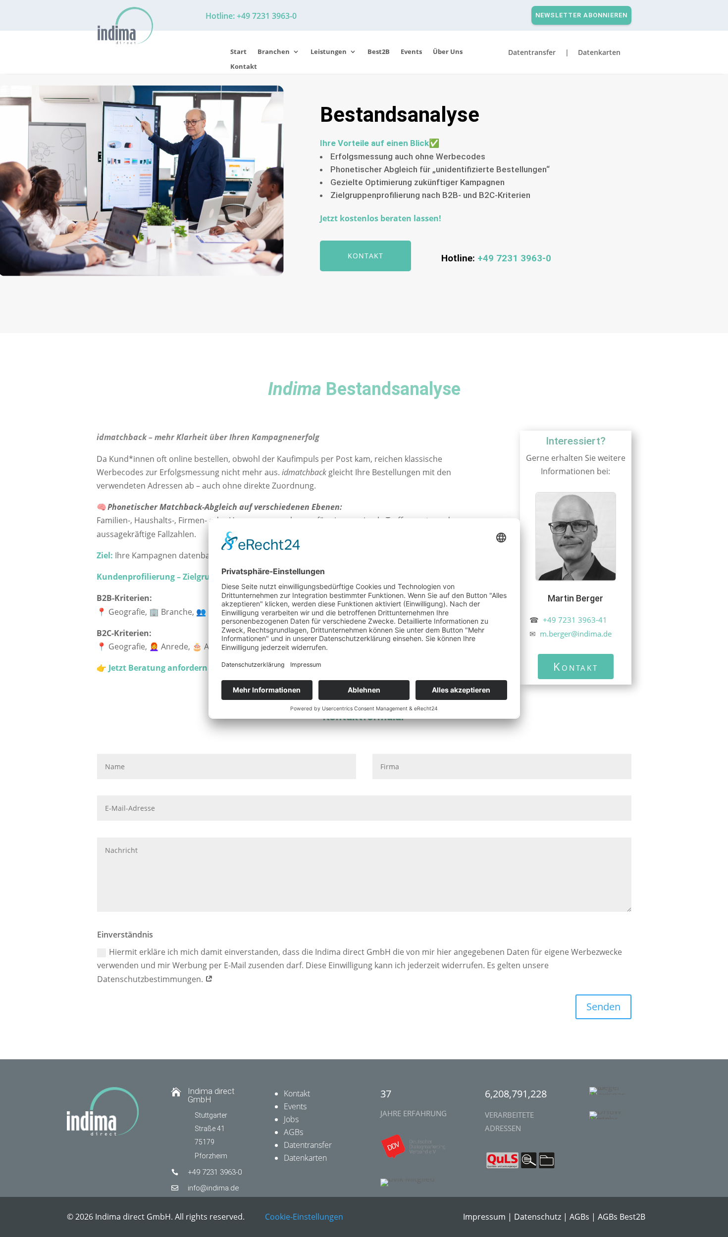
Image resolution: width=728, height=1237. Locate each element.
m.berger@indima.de (575, 634)
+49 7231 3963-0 (514, 258)
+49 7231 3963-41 (575, 620)
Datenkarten (305, 1157)
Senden (603, 1006)
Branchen (274, 52)
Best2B (378, 52)
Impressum (484, 1216)
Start (238, 52)
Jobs (291, 1119)
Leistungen (329, 52)
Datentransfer (308, 1144)
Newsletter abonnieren (581, 15)
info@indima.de (213, 1188)
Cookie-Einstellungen (304, 1216)
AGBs (293, 1132)
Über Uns (448, 52)
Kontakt (243, 67)
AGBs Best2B (621, 1216)
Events (411, 52)
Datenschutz (537, 1216)
